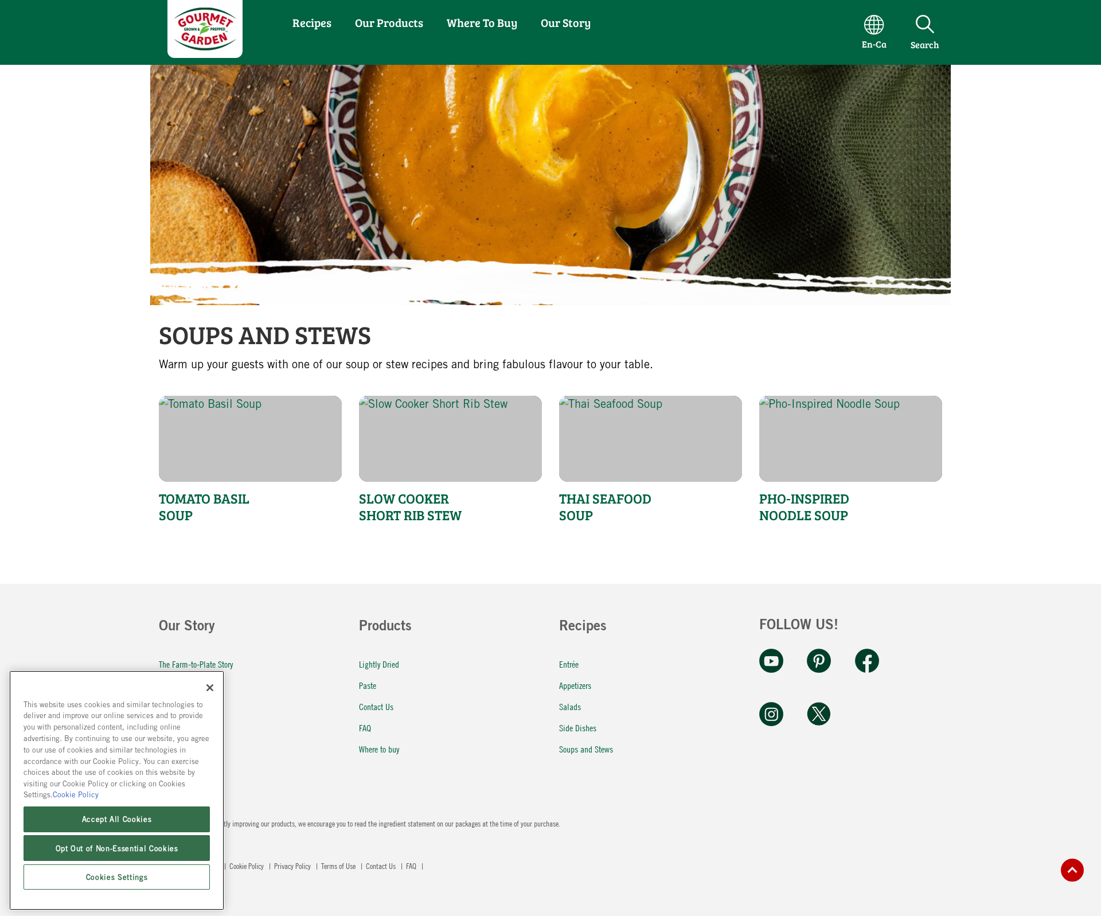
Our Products (389, 22)
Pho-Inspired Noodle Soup (804, 507)
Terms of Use (339, 865)
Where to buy (379, 748)
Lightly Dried (379, 663)
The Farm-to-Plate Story (196, 663)
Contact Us (376, 706)
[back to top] (1072, 870)
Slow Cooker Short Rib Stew (410, 507)
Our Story (566, 22)
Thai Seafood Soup (605, 507)
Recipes (311, 22)
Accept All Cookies (117, 819)
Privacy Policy (293, 865)
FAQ (365, 727)
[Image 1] (205, 53)
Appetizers (575, 685)
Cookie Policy (247, 865)
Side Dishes (577, 727)
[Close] (209, 687)
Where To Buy (482, 22)
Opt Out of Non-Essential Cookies (117, 847)
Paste (367, 685)
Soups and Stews (586, 748)
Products (385, 627)
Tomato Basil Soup (204, 507)
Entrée (569, 663)
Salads (570, 706)
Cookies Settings (117, 877)
